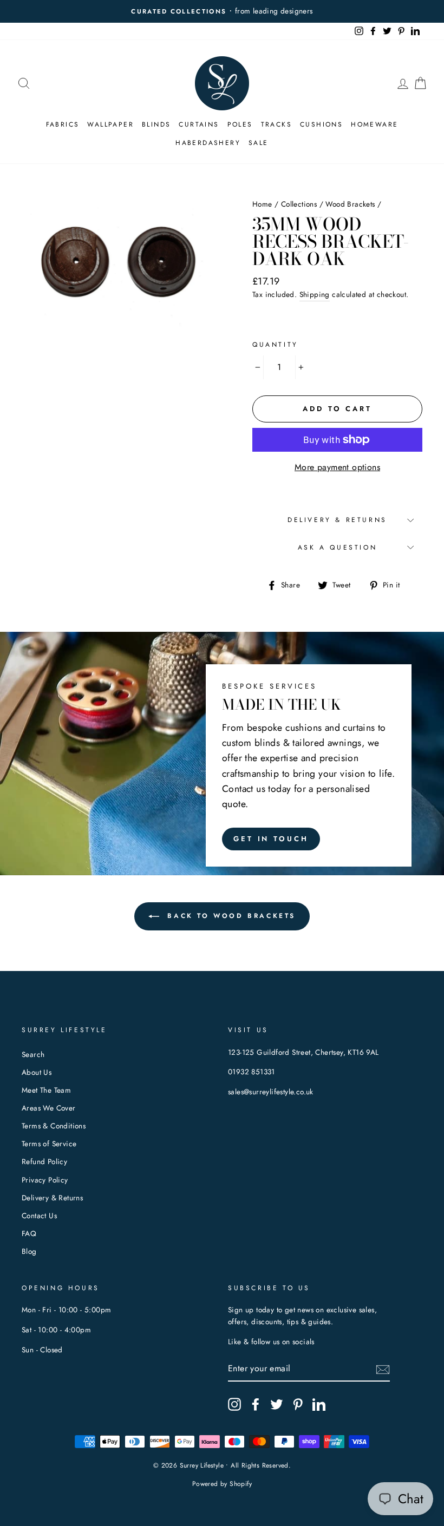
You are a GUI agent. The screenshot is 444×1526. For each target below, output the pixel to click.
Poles (240, 124)
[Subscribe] (383, 1369)
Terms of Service (49, 1143)
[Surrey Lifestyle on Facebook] (255, 1404)
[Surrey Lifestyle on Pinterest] (297, 1404)
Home (262, 204)
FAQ (29, 1233)
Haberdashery (207, 143)
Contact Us (39, 1215)
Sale (259, 143)
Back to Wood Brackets (230, 916)
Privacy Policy (45, 1179)
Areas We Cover (49, 1107)
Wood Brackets (350, 204)
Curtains (199, 124)
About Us (36, 1072)
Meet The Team (46, 1090)
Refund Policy (44, 1161)
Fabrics (63, 124)
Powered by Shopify (222, 1484)
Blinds (156, 124)
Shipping (314, 294)
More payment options (337, 467)
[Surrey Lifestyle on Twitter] (276, 1404)
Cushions (321, 124)
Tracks (276, 124)
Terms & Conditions (54, 1125)
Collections (299, 204)
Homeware (374, 124)
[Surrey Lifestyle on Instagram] (234, 1404)
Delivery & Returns (337, 520)
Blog (29, 1251)
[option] (222, 11)
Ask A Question (337, 547)
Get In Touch (271, 839)
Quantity (275, 344)
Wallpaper (110, 124)
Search (33, 1054)
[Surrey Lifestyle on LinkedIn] (318, 1404)
